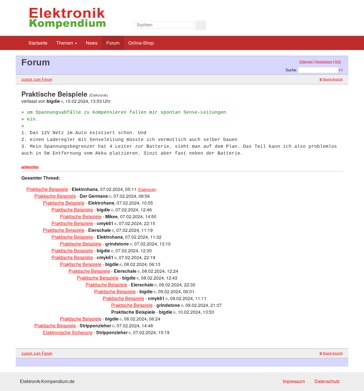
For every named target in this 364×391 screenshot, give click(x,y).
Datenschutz (327, 381)
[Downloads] (317, 26)
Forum (112, 42)
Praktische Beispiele (47, 189)
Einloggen (306, 61)
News (92, 42)
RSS (338, 61)
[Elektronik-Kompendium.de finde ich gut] (330, 26)
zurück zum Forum (36, 79)
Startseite (37, 42)
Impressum (294, 381)
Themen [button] (65, 42)
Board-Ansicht (333, 79)
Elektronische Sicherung (67, 332)
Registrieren (323, 61)
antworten (30, 167)
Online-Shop (141, 42)
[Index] (304, 26)
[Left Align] (200, 25)
